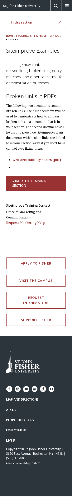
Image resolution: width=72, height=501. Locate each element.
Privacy (10, 463)
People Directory (20, 420)
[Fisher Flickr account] (51, 389)
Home (9, 35)
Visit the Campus (36, 280)
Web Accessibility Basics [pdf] (36, 160)
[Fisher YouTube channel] (26, 389)
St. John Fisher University (21, 6)
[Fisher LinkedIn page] (34, 389)
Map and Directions (22, 399)
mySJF (10, 440)
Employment (16, 430)
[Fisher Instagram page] (18, 389)
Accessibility (23, 463)
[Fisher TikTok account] (43, 389)
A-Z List (12, 410)
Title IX (36, 463)
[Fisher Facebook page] (9, 389)
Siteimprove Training (44, 35)
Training (22, 35)
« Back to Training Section (29, 183)
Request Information (36, 300)
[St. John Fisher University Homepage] (23, 362)
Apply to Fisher (36, 263)
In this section (21, 22)
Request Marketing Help (25, 223)
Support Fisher (36, 320)
